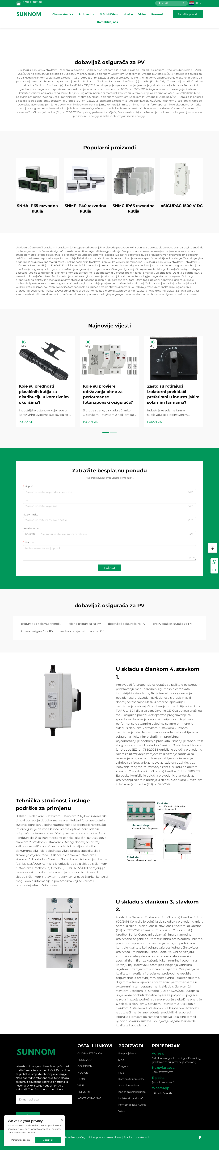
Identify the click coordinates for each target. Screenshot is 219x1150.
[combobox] (31, 534)
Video (142, 14)
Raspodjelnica (127, 1053)
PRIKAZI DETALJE (37, 179)
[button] (105, 432)
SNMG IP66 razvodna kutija (134, 208)
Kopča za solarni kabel (132, 1091)
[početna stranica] (29, 14)
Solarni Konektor (129, 1085)
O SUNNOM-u (109, 14)
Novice (128, 14)
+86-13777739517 (162, 1072)
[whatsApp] (214, 562)
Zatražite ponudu (188, 14)
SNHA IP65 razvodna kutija (37, 208)
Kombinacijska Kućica (132, 1104)
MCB (121, 1072)
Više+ (121, 1111)
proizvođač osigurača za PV (172, 624)
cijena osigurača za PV (85, 624)
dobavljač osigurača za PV (127, 624)
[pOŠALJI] (184, 3)
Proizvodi (85, 14)
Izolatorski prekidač (130, 1098)
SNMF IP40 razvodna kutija (85, 208)
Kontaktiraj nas (107, 22)
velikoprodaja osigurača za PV (82, 631)
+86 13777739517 (162, 1092)
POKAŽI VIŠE (27, 421)
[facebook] (200, 1137)
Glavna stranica (62, 14)
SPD (121, 1059)
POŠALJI (109, 567)
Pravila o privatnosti (136, 1137)
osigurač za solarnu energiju (41, 624)
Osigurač (124, 1066)
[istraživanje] (214, 569)
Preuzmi (157, 14)
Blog (81, 1079)
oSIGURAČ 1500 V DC (182, 205)
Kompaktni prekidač (131, 1079)
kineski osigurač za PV (37, 631)
